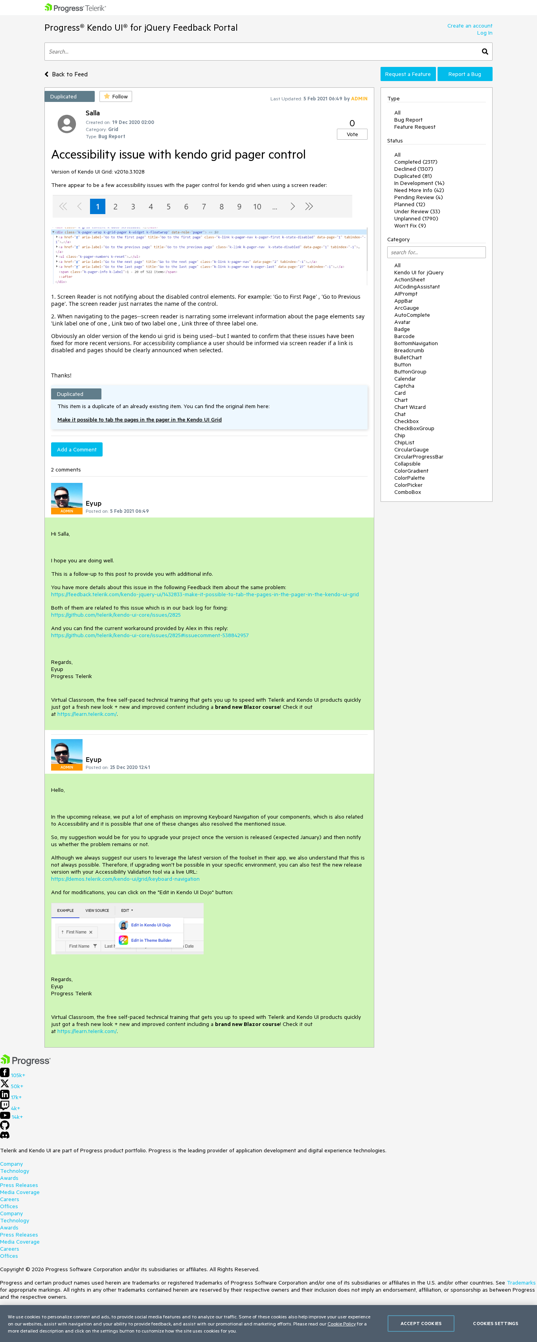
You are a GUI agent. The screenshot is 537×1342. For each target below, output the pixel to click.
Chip (399, 435)
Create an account (470, 25)
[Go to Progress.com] (25, 1064)
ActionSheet (409, 279)
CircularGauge (411, 449)
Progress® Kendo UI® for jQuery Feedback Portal (141, 27)
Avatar (402, 321)
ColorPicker (408, 484)
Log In (485, 32)
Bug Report (408, 119)
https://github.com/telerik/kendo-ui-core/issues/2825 (116, 614)
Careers (9, 1199)
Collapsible (407, 463)
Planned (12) (409, 204)
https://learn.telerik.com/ (87, 713)
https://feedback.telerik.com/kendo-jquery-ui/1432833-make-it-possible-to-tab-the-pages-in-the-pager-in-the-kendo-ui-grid (205, 594)
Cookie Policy (341, 1323)
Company (11, 1163)
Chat (400, 414)
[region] (268, 1323)
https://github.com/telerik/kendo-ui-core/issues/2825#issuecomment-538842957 (150, 635)
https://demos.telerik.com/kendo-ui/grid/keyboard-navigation (125, 878)
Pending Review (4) (418, 197)
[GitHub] (4, 1127)
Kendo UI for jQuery (418, 272)
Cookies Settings (495, 1323)
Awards (9, 1177)
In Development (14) (419, 183)
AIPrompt (405, 293)
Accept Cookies (421, 1323)
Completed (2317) (416, 161)
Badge (402, 329)
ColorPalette (409, 477)
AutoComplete (412, 314)
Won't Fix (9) (410, 225)
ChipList (404, 442)
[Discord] (4, 1137)
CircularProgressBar (418, 456)
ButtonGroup (410, 371)
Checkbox (406, 421)
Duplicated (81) (413, 175)
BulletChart (408, 357)
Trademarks (521, 1282)
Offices (9, 1206)
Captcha (404, 385)
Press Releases (19, 1185)
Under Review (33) (417, 211)
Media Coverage (20, 1192)
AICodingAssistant (417, 286)
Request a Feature (408, 74)
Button (402, 364)
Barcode (404, 336)
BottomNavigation (416, 343)
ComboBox (407, 491)
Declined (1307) (413, 168)
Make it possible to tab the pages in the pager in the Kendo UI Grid (139, 419)
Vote (352, 134)
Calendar (405, 378)
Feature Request (415, 126)
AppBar (403, 300)
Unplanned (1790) (416, 218)
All (397, 112)
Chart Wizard (410, 406)
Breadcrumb (409, 350)
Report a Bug (465, 74)
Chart (401, 399)
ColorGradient (411, 470)
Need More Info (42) (419, 190)
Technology (14, 1170)
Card (400, 392)
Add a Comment (77, 449)
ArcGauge (406, 307)
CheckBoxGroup (414, 428)
